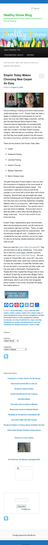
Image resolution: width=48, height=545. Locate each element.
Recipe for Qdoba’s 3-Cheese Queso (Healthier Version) (24, 425)
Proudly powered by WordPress (24, 535)
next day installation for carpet (24, 320)
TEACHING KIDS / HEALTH (13, 55)
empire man (26, 313)
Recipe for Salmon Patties (24, 389)
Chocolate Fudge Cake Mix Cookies (24, 420)
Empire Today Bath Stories (25, 255)
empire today (36, 313)
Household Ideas (17, 310)
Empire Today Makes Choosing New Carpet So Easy (18, 79)
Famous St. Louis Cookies (24, 438)
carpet (20, 113)
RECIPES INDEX (24, 399)
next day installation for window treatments (22, 323)
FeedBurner (26, 509)
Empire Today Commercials (28, 247)
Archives (7, 338)
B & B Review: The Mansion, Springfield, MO (24, 459)
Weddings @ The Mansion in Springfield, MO (24, 414)
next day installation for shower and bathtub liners (23, 321)
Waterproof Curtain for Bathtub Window (24, 409)
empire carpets (15, 313)
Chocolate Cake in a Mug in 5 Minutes (24, 404)
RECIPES (30, 55)
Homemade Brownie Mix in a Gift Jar (24, 383)
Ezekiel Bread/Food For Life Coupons (24, 394)
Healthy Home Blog (18, 15)
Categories (7, 347)
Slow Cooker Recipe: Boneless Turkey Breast (24, 430)
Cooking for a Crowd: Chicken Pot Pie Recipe (24, 378)
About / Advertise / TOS (12, 50)
